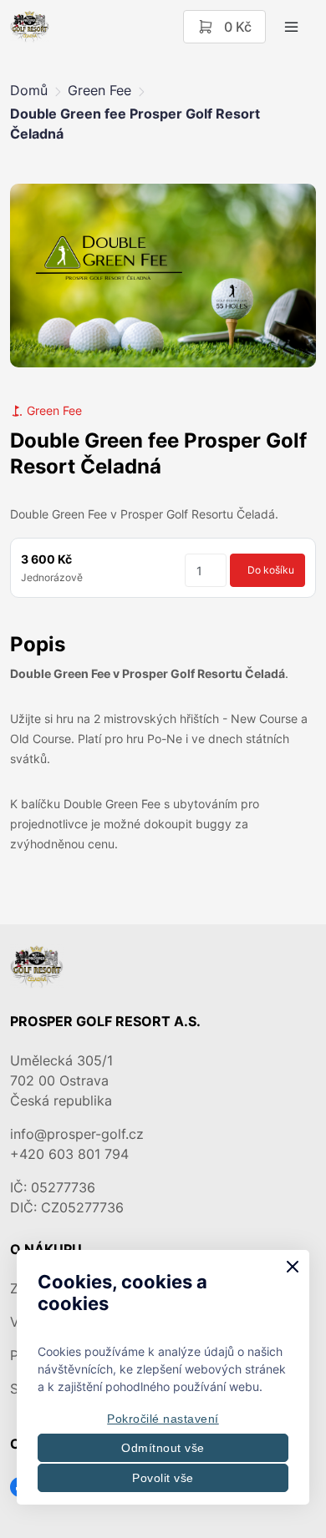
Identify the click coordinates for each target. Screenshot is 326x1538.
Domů (29, 90)
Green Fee (99, 90)
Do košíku (270, 570)
